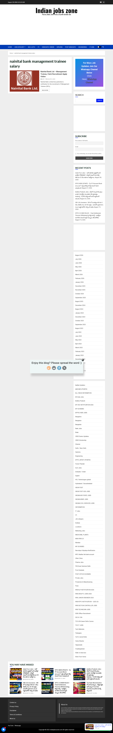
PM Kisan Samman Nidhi (82, 566)
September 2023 (80, 324)
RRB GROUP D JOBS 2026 (83, 594)
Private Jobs (79, 578)
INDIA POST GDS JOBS (82, 491)
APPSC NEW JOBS (81, 413)
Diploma (60, 47)
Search (79, 95)
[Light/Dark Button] (99, 47)
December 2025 (80, 286)
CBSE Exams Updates (82, 436)
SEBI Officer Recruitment (82, 613)
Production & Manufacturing (83, 582)
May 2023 (78, 340)
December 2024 (80, 305)
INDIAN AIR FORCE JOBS (83, 495)
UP (110, 726)
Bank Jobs (78, 428)
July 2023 (78, 332)
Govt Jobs (78, 468)
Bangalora (78, 417)
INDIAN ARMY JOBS (81, 499)
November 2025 (80, 290)
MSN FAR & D (79, 538)
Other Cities (79, 558)
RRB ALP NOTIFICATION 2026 (84, 590)
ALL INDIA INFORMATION (83, 393)
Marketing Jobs (80, 531)
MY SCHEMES (79, 546)
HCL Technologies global (83, 479)
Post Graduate (70, 47)
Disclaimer (13, 710)
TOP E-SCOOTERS (81, 637)
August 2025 (79, 301)
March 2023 (79, 347)
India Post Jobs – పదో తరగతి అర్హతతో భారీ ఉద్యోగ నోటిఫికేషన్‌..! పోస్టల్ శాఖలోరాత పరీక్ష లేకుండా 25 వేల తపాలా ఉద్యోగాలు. (88, 175)
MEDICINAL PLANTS (81, 535)
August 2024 (79, 309)
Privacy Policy (14, 706)
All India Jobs (79, 397)
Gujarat (77, 476)
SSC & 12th (31, 47)
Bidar (76, 432)
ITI (38, 47)
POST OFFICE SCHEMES (83, 574)
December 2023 (80, 317)
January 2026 (79, 282)
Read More (45, 90)
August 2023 (79, 328)
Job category (19, 47)
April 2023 (78, 344)
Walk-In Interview (80, 653)
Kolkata (77, 523)
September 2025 (80, 297)
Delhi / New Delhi (80, 448)
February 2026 (79, 278)
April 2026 (78, 270)
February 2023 (79, 351)
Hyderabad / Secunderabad (83, 483)
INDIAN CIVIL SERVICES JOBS (84, 503)
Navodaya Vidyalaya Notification (85, 550)
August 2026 (79, 255)
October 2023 (79, 320)
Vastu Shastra (79, 641)
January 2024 (79, 313)
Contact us (13, 702)
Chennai (77, 444)
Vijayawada (78, 645)
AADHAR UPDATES (81, 389)
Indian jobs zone (57, 10)
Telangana (78, 633)
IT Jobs (92, 47)
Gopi (43, 79)
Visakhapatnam (80, 649)
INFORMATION (80, 507)
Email (76, 146)
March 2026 (79, 274)
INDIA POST (79, 487)
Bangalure (78, 420)
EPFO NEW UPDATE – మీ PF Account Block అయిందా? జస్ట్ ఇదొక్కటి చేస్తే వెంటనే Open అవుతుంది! (88, 186)
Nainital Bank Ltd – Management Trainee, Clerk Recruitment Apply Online (24, 81)
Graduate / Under (48, 47)
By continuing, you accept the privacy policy (89, 153)
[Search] (103, 47)
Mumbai (77, 542)
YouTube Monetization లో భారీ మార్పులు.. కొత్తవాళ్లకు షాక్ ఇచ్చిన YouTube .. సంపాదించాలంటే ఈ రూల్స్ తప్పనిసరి (79, 688)
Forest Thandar (80, 464)
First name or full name (81, 140)
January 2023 (79, 355)
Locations (78, 527)
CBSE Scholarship (80, 440)
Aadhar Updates (80, 385)
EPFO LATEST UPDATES (82, 460)
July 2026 (78, 259)
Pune (76, 586)
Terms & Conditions (16, 714)
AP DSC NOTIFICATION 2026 (84, 405)
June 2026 (78, 263)
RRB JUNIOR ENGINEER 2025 (84, 598)
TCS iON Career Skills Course (84, 621)
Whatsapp (18, 725)
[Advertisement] (56, 29)
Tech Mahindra (79, 629)
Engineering (82, 47)
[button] (100, 729)
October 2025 (79, 294)
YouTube (10, 725)
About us (12, 718)
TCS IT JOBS (79, 625)
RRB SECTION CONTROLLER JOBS (86, 605)
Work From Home (80, 657)
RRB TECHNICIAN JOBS (82, 609)
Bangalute (78, 424)
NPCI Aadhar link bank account (84, 554)
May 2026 (78, 267)
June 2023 (78, 336)
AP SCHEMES (79, 409)
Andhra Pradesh (80, 401)
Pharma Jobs (79, 562)
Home (10, 47)
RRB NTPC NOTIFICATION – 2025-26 (86, 601)
